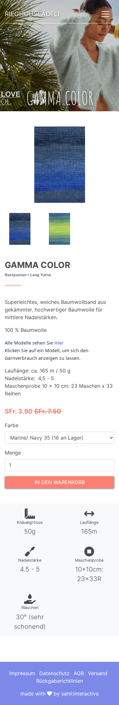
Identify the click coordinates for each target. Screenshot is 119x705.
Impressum (22, 673)
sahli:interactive (80, 693)
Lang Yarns (40, 274)
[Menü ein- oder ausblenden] (105, 14)
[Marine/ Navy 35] (19, 228)
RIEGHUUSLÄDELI (32, 14)
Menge (13, 452)
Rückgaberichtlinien (59, 681)
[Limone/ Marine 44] (59, 228)
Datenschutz (54, 673)
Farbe (11, 425)
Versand (97, 673)
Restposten (15, 274)
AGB (79, 673)
